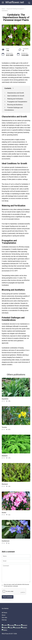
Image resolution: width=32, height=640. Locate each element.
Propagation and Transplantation (17, 102)
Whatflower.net (14, 2)
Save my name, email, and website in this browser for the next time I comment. (16, 585)
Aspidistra (5, 399)
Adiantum (5, 455)
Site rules (4, 617)
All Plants (4, 612)
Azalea (4, 512)
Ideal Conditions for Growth (15, 96)
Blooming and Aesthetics (15, 104)
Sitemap (4, 620)
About (3, 615)
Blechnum (5, 484)
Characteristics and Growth (15, 93)
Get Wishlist (5, 608)
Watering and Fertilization (15, 99)
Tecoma (4, 427)
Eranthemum (5, 541)
